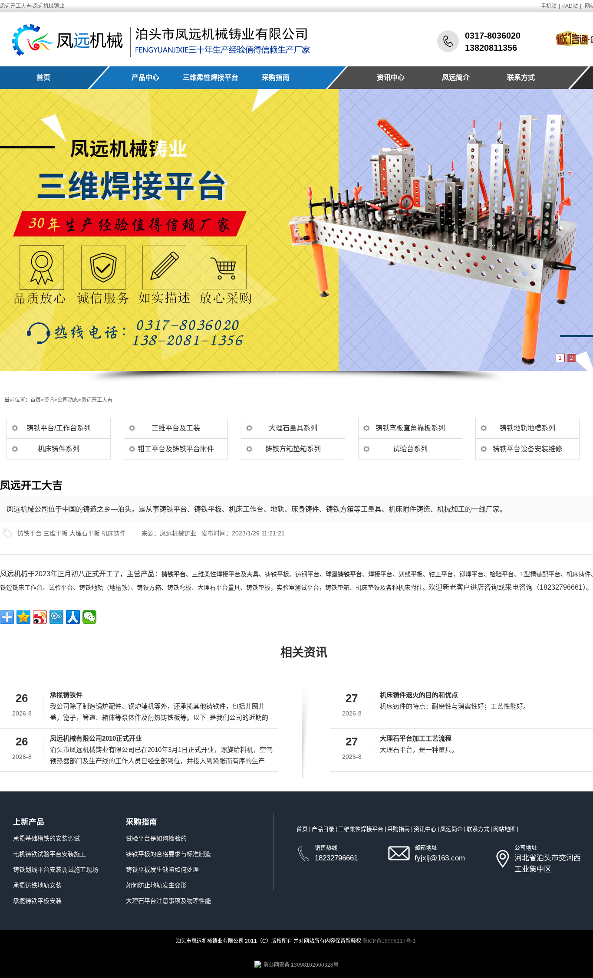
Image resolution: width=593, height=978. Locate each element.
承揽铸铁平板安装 (37, 900)
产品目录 (323, 829)
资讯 (49, 400)
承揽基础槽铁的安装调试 (46, 838)
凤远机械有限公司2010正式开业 (96, 738)
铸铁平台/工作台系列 (58, 428)
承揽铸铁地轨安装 (37, 885)
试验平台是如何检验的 (156, 838)
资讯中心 (391, 77)
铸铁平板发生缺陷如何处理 (162, 869)
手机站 (549, 6)
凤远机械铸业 (178, 533)
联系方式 (521, 77)
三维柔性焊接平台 (210, 77)
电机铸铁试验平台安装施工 (49, 853)
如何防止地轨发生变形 (156, 885)
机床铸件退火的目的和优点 (419, 695)
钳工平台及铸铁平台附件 (176, 449)
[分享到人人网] (73, 617)
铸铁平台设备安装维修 (527, 449)
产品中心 (145, 77)
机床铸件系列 (58, 449)
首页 (43, 77)
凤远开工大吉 (96, 400)
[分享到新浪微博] (40, 617)
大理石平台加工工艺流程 (415, 738)
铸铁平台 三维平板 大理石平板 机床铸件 (71, 533)
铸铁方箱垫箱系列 (293, 449)
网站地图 (504, 829)
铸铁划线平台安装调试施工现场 (55, 869)
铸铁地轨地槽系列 (527, 428)
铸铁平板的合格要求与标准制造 (168, 853)
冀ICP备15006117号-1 (389, 941)
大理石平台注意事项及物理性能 (168, 900)
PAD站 (570, 6)
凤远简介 (456, 77)
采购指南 (276, 77)
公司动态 (67, 400)
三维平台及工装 (176, 428)
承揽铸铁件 (66, 695)
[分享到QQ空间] (23, 617)
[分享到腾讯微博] (56, 617)
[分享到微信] (89, 617)
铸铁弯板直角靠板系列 (410, 428)
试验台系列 (410, 449)
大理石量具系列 (293, 428)
